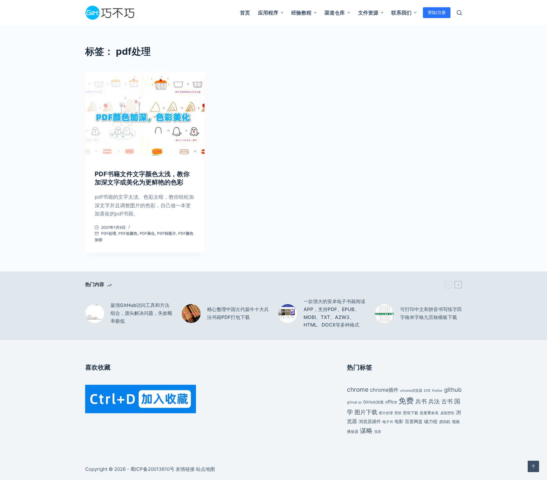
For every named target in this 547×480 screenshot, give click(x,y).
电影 (398, 421)
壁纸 (397, 413)
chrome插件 (384, 390)
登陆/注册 (437, 12)
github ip (354, 402)
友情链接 (185, 469)
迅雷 (377, 432)
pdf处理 (108, 233)
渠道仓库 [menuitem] (334, 12)
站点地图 (205, 469)
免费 (406, 400)
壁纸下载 (410, 412)
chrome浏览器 (411, 391)
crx (427, 390)
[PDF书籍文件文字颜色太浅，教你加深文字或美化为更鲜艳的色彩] (144, 115)
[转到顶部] (533, 466)
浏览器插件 (370, 421)
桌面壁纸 (447, 413)
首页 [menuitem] (245, 12)
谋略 (366, 430)
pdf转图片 (166, 233)
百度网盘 (414, 421)
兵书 (421, 401)
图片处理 (386, 413)
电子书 (387, 422)
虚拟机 (444, 421)
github (453, 389)
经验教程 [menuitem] (301, 12)
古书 (447, 401)
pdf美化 (147, 233)
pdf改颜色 (127, 233)
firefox (437, 391)
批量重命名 (429, 412)
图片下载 (366, 411)
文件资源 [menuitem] (368, 12)
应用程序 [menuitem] (268, 12)
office (391, 401)
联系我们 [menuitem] (401, 12)
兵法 (434, 401)
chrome (357, 389)
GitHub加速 (373, 402)
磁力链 (430, 421)
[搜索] (459, 12)
